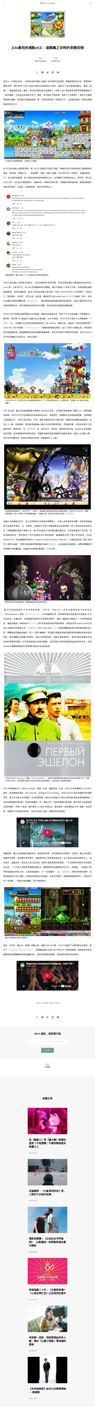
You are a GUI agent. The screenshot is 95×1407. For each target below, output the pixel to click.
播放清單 (70, 296)
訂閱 (47, 1050)
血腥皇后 (52, 544)
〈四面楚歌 (65, 872)
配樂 (17, 514)
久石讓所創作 (69, 514)
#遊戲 (51, 1003)
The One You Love (32, 328)
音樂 (42, 400)
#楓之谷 (39, 1003)
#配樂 (45, 1003)
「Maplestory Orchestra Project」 (20, 950)
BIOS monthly (40, 61)
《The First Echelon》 (33, 614)
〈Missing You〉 (32, 301)
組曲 (34, 540)
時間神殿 (31, 429)
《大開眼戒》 (32, 628)
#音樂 (56, 1003)
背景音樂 (26, 275)
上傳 (13, 287)
